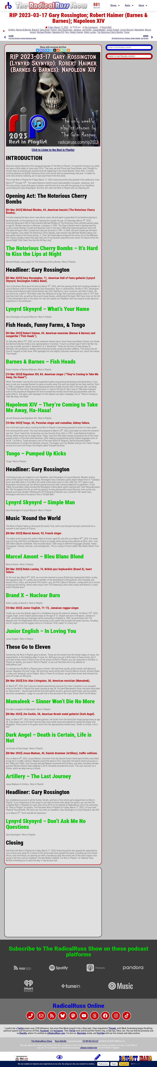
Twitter (20, 1028)
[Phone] (30, 1015)
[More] (68, 50)
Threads (112, 1028)
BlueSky (23, 1033)
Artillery (11, 29)
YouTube (101, 1033)
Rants (127, 5)
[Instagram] (51, 50)
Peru (67, 32)
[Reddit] (58, 50)
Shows (113, 5)
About (141, 5)
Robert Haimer (76, 32)
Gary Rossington (65, 29)
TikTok (72, 1030)
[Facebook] (44, 50)
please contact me (89, 1047)
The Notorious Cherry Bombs (110, 32)
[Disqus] (53, 903)
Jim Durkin (87, 29)
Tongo (126, 32)
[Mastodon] (40, 50)
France (54, 29)
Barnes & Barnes (23, 29)
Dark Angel (45, 29)
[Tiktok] (126, 1015)
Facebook (44, 1030)
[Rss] (51, 1015)
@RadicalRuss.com (56, 1033)
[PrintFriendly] (65, 50)
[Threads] (54, 50)
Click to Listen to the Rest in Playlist (53, 150)
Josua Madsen (99, 29)
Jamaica (77, 29)
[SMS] (61, 50)
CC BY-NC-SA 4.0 (90, 1041)
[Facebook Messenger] (47, 50)
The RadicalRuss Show (41, 1041)
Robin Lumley (90, 32)
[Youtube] (83, 1015)
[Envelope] (41, 1015)
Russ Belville (60, 1041)
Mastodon (81, 1033)
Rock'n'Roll (106, 27)
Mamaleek (139, 29)
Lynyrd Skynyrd (127, 29)
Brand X (35, 29)
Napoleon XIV (58, 32)
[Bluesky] (37, 50)
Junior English (113, 29)
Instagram (58, 1030)
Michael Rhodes (44, 32)
